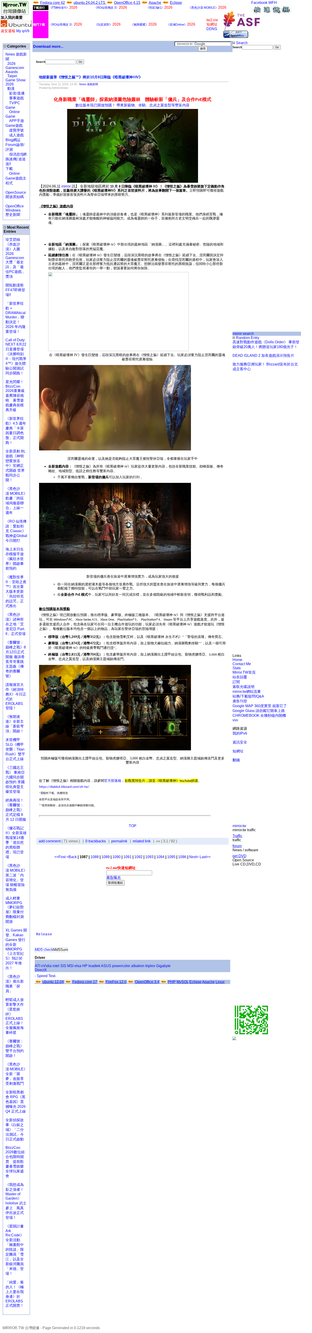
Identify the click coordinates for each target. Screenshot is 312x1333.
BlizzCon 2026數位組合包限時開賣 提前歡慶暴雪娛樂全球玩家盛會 (15, 1162)
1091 (127, 857)
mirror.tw (239, 826)
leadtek (94, 966)
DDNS (211, 29)
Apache (155, 3)
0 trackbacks (95, 841)
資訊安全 (240, 742)
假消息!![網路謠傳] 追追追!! (15, 159)
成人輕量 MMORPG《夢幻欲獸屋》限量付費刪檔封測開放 (14, 909)
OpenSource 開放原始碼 (15, 192)
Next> (194, 857)
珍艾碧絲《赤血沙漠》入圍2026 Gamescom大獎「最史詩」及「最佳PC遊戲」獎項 (15, 258)
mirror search (243, 334)
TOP (132, 826)
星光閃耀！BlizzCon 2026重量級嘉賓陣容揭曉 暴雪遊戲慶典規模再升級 (15, 396)
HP (84, 966)
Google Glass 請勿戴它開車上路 (259, 711)
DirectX (41, 970)
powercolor (121, 966)
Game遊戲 (14, 125)
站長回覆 (240, 677)
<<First (60, 857)
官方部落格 (112, 781)
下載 (9, 169)
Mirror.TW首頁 (244, 672)
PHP (172, 982)
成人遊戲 (14, 135)
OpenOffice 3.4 (147, 982)
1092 (138, 857)
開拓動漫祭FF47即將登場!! (15, 290)
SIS (63, 966)
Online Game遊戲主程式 (15, 178)
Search (241, 43)
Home (237, 660)
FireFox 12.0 (116, 982)
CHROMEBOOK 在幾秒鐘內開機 (259, 715)
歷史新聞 (12, 215)
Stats (237, 668)
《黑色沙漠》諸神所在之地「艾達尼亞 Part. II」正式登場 (15, 624)
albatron (137, 966)
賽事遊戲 (14, 98)
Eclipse (176, 3)
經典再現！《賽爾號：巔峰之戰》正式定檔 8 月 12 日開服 (15, 809)
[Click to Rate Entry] (157, 841)
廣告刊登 (240, 701)
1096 (182, 857)
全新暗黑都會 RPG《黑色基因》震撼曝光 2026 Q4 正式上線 (15, 1101)
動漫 (11, 88)
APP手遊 (14, 121)
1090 (116, 857)
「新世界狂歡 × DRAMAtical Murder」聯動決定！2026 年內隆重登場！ (15, 317)
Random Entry (247, 338)
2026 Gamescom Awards (14, 68)
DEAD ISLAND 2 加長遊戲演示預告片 (263, 355)
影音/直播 (15, 93)
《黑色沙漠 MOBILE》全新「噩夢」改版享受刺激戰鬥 (16, 1073)
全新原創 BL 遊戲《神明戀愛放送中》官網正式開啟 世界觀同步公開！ (15, 465)
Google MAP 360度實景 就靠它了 (260, 706)
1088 (94, 857)
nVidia (46, 966)
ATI (37, 966)
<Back (72, 857)
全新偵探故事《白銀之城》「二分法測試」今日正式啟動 (14, 1129)
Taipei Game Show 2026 (15, 80)
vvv (235, 720)
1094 (160, 857)
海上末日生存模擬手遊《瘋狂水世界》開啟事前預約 (14, 558)
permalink (119, 841)
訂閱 (236, 682)
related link (142, 841)
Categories (16, 46)
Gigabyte (163, 966)
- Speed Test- (45, 976)
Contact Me (242, 664)
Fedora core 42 (52, 3)
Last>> (205, 857)
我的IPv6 (240, 733)
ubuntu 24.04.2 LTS (90, 3)
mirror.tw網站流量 (247, 691)
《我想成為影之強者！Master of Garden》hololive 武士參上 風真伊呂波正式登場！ (15, 1201)
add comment (50, 841)
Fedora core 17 (84, 982)
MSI (70, 966)
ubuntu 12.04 (53, 982)
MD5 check (44, 950)
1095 (171, 857)
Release (44, 934)
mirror (66, 186)
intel (56, 966)
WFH (272, 3)
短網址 (238, 751)
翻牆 (236, 760)
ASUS (106, 966)
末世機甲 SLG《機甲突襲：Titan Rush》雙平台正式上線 (15, 749)
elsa (77, 966)
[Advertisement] (248, 126)
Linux (220, 982)
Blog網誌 (12, 140)
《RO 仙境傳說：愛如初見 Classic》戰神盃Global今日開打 (16, 530)
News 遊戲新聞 (88, 84)
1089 (105, 857)
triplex (150, 966)
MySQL (182, 982)
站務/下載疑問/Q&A (248, 696)
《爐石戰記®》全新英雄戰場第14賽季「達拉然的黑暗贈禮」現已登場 (15, 842)
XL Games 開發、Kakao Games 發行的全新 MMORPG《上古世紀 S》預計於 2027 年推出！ (16, 949)
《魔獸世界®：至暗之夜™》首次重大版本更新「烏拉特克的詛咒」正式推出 (15, 591)
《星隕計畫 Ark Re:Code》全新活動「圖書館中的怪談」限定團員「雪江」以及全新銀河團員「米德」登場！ (14, 1249)
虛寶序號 (14, 130)
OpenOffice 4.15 (127, 3)
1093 (149, 857)
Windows (13, 210)
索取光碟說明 (243, 687)
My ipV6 (22, 31)
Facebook (259, 3)
